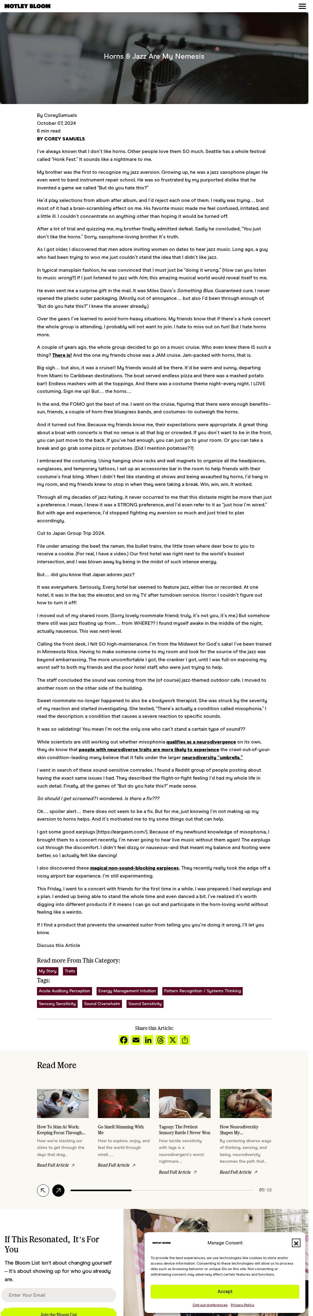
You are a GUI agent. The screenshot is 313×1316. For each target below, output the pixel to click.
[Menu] (302, 6)
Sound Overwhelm (102, 1003)
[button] (296, 1243)
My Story (48, 971)
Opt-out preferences (210, 1305)
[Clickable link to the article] (63, 1132)
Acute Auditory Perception (64, 991)
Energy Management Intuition (127, 991)
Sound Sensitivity (145, 1003)
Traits (70, 971)
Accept (225, 1291)
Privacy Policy (242, 1305)
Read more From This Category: (78, 960)
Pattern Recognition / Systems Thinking (202, 991)
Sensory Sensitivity (57, 1003)
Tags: (43, 980)
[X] (173, 1040)
